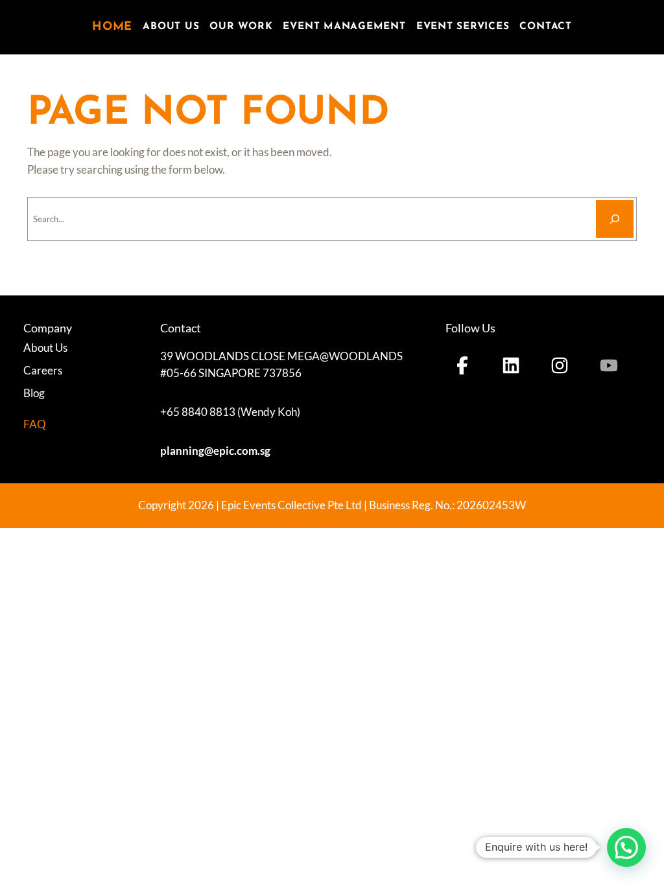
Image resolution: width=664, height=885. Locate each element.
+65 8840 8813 (197, 412)
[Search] (615, 219)
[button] (626, 847)
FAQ (34, 424)
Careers (42, 370)
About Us (45, 347)
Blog (34, 393)
